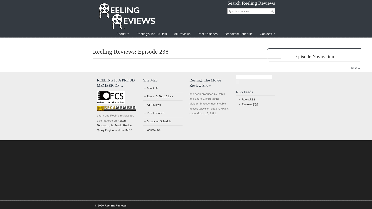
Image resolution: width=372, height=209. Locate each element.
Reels (248, 99)
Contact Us (153, 129)
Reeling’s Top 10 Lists (160, 96)
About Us (152, 88)
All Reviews (154, 104)
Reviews (250, 104)
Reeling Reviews (127, 16)
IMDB (128, 130)
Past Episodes (155, 113)
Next (355, 67)
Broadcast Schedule (159, 121)
